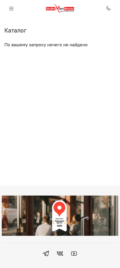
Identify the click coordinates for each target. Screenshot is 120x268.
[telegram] (46, 254)
